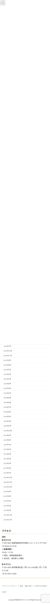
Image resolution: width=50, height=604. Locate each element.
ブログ (4, 592)
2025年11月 (7, 356)
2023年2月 (7, 468)
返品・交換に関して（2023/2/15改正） (34, 586)
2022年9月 (7, 491)
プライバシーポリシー (9, 586)
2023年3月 (7, 463)
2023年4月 (7, 459)
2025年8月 (7, 365)
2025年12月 (7, 351)
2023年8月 (7, 440)
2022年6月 (7, 506)
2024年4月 (7, 416)
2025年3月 (7, 388)
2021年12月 (7, 515)
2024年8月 (7, 402)
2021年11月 (7, 520)
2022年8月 (7, 496)
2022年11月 (7, 482)
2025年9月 (7, 360)
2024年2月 (7, 426)
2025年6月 (7, 374)
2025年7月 (7, 370)
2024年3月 (7, 421)
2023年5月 (7, 454)
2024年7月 (7, 407)
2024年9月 (7, 398)
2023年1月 (7, 473)
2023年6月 (7, 449)
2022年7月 (7, 501)
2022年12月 (7, 477)
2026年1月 (7, 346)
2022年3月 (7, 510)
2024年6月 (7, 412)
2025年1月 (7, 393)
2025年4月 (7, 384)
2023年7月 (7, 445)
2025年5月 (7, 379)
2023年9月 (7, 435)
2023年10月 (7, 431)
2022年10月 (7, 487)
